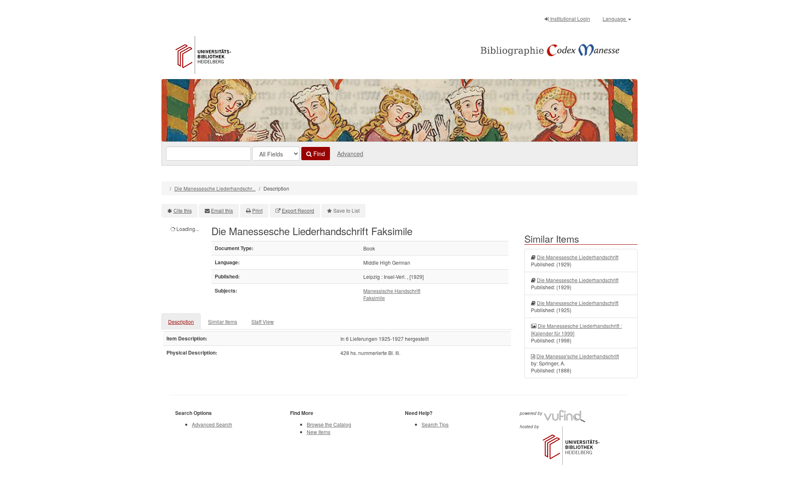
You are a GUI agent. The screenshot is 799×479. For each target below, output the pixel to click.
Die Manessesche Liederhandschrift (577, 257)
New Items (318, 431)
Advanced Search (212, 424)
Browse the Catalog (329, 424)
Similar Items (222, 321)
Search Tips (435, 424)
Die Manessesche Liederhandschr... (215, 188)
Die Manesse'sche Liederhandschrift (577, 356)
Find (318, 153)
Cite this (183, 210)
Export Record (298, 210)
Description (181, 321)
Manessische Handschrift (391, 290)
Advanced (350, 153)
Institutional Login (569, 18)
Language (615, 18)
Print (257, 210)
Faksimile (374, 297)
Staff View (262, 321)
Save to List (346, 210)
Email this (222, 210)
